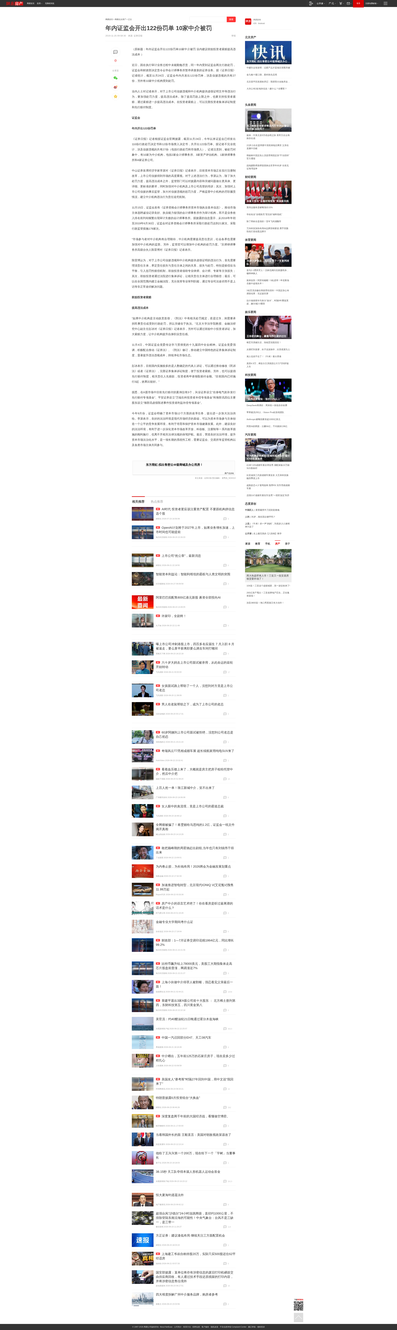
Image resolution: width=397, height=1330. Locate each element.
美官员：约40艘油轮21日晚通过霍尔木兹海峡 (187, 1019)
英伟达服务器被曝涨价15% (260, 207)
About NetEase (166, 1327)
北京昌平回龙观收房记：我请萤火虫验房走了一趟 (268, 81)
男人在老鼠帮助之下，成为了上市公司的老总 (193, 704)
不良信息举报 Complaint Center (233, 1327)
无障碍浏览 (49, 3)
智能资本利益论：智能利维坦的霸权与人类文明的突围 (193, 574)
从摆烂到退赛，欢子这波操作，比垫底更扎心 (268, 349)
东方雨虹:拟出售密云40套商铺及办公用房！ (174, 464)
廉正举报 (252, 1327)
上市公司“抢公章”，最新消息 (181, 555)
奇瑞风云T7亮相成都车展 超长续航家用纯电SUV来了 (198, 751)
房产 (277, 543)
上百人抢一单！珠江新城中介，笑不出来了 (185, 787)
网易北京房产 (120, 19)
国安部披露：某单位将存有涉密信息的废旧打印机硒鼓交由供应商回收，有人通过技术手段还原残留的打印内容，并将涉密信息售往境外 (194, 1277)
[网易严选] (331, 3)
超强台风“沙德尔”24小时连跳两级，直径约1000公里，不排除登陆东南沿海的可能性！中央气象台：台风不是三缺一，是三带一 (194, 1218)
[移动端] (311, 3)
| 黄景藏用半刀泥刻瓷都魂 (262, 510)
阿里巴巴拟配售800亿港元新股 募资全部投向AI (188, 597)
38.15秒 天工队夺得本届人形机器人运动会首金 (188, 1171)
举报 (233, 36)
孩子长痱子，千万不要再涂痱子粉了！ (265, 596)
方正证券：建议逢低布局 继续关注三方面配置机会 (190, 1235)
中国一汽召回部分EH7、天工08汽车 (186, 1037)
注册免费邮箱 (371, 3)
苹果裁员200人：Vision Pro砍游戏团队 (265, 412)
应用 (39, 3)
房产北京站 (229, 473)
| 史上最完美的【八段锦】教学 (263, 533)
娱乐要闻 (250, 312)
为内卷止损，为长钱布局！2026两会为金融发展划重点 (193, 866)
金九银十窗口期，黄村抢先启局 (262, 74)
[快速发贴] (115, 52)
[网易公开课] (320, 3)
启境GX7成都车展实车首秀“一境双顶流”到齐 (268, 495)
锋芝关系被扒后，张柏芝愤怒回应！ (264, 342)
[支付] (341, 3)
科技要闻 (250, 374)
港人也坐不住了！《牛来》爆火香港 (264, 356)
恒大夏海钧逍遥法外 (170, 1195)
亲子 (287, 543)
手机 (267, 543)
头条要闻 (250, 104)
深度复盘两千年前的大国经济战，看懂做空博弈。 (196, 1116)
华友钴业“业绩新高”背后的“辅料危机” (264, 214)
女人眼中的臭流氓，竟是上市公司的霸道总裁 (193, 806)
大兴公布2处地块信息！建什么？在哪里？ (267, 88)
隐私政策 (214, 1327)
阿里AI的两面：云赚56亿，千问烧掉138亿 (267, 426)
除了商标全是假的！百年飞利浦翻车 (264, 221)
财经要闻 (250, 177)
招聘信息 (196, 1327)
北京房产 (250, 37)
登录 (358, 3)
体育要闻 (250, 239)
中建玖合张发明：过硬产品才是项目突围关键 (268, 67)
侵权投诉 (261, 1327)
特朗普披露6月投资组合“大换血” (178, 1097)
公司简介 (178, 1327)
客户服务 (205, 1327)
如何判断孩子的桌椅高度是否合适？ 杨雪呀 (267, 613)
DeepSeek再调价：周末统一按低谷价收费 (267, 405)
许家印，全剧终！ (174, 616)
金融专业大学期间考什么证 (174, 922)
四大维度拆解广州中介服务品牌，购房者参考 (187, 1294)
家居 (247, 543)
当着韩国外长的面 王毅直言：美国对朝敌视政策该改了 (193, 1134)
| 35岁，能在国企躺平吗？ (260, 517)
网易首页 (30, 3)
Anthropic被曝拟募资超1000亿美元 (263, 419)
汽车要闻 (250, 434)
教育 (257, 543)
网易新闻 (257, 20)
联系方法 (187, 1327)
